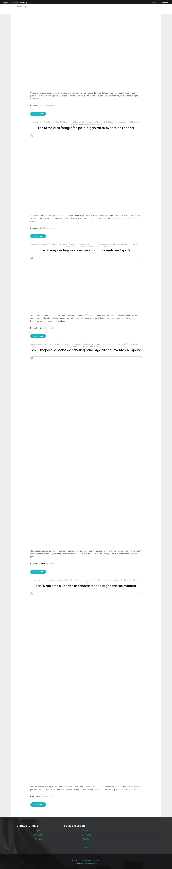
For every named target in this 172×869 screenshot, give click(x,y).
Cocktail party (90, 122)
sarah (51, 106)
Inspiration (38, 835)
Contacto (165, 2)
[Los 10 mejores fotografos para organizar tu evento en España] (86, 172)
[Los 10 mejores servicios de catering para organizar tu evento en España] (86, 450)
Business (67, 122)
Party (72, 124)
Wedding (79, 124)
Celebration (78, 122)
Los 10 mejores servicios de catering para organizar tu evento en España (86, 350)
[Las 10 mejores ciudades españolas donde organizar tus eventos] (86, 686)
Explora (154, 2)
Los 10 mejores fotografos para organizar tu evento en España (86, 128)
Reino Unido (86, 835)
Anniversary (37, 122)
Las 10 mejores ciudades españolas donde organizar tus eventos (86, 586)
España (22, 3)
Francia (86, 847)
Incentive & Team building (100, 580)
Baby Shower (49, 122)
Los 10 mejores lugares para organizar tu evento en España (86, 250)
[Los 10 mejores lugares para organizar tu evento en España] (86, 283)
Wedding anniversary (93, 124)
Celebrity (73, 244)
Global (86, 830)
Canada (86, 843)
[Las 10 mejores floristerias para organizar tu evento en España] (86, 49)
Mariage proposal (122, 122)
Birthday (59, 122)
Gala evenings (122, 244)
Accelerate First (91, 863)
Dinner (99, 122)
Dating (94, 244)
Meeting (134, 122)
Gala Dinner (108, 122)
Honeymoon (135, 244)
